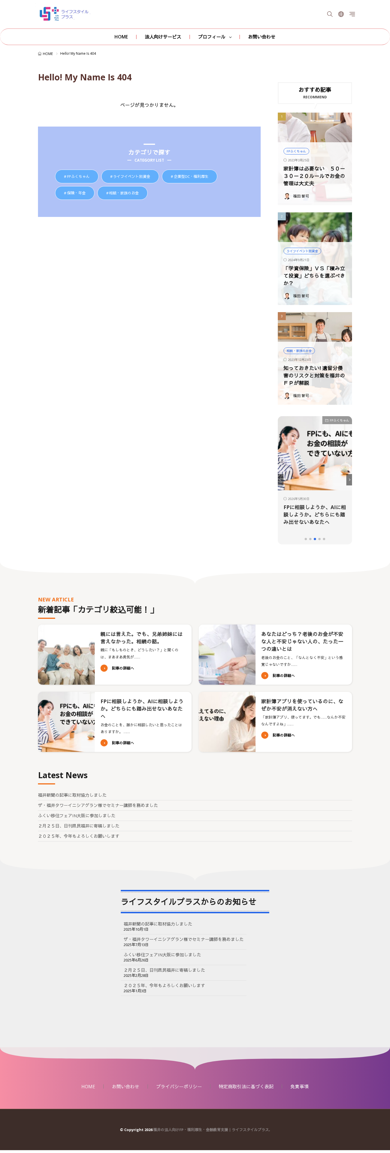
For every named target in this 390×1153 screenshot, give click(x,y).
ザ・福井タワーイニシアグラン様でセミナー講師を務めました (98, 805)
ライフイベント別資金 (136, 176)
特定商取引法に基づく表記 (246, 1086)
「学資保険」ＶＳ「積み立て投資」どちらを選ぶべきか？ (314, 276)
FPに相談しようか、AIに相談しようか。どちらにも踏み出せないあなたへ (283, 515)
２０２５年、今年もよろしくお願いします (78, 836)
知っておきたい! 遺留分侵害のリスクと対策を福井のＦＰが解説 (314, 376)
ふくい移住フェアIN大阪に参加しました (76, 815)
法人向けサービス (163, 37)
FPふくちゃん (82, 176)
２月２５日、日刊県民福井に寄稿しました (78, 826)
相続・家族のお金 (128, 193)
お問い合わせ (262, 37)
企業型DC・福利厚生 (195, 176)
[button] (281, 479)
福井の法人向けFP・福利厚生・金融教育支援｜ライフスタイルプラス (211, 1129)
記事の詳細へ (123, 668)
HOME (121, 37)
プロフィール (212, 37)
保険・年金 (80, 193)
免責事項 (299, 1086)
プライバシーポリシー (179, 1086)
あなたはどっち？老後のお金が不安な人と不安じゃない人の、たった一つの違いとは (302, 641)
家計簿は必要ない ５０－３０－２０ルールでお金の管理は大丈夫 (314, 176)
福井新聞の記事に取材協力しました (72, 795)
